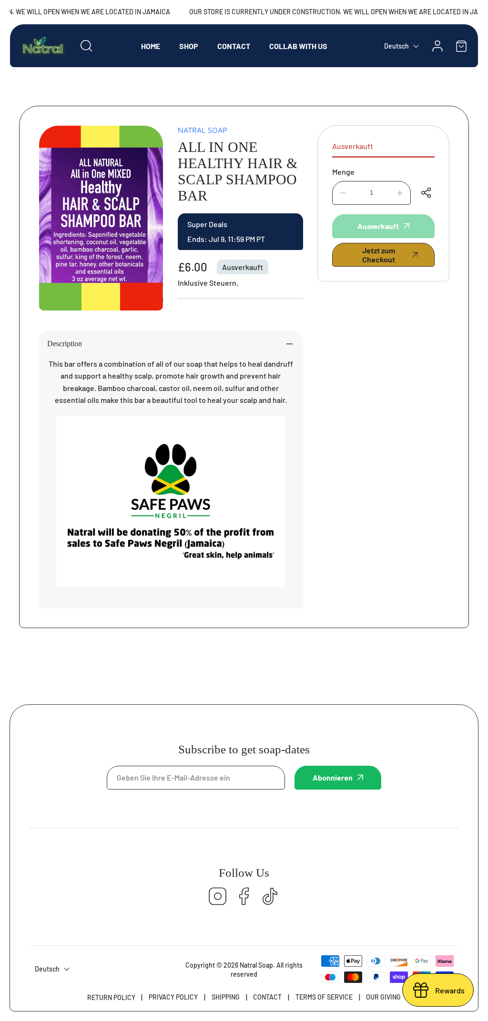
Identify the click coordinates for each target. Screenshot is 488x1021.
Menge (343, 171)
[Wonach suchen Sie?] (86, 46)
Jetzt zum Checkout (378, 255)
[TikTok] (270, 897)
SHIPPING (226, 997)
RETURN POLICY (111, 997)
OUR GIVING (383, 997)
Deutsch (396, 46)
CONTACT (267, 997)
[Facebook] (244, 897)
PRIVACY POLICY (173, 997)
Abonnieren (333, 777)
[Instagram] (217, 897)
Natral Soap (202, 130)
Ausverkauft (352, 145)
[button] (461, 46)
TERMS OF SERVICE (324, 997)
